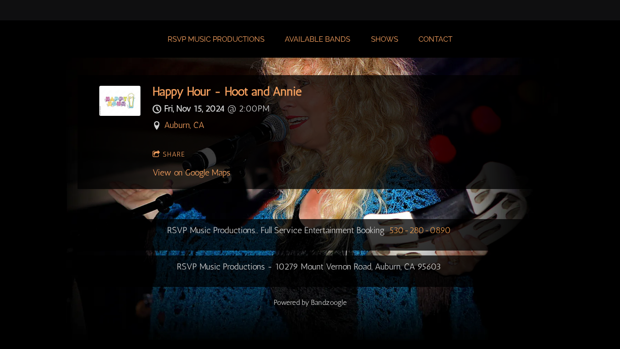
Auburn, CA (184, 125)
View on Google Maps (192, 172)
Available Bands (317, 39)
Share (174, 154)
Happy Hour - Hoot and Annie (227, 91)
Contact (435, 39)
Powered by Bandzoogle (310, 302)
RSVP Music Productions (216, 39)
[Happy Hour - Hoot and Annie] (119, 113)
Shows (384, 39)
